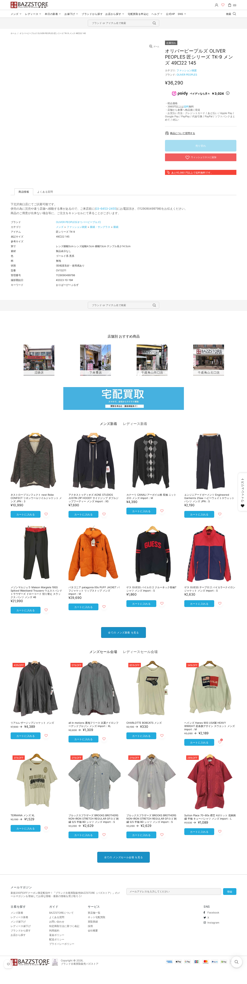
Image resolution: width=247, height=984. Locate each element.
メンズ (59, 226)
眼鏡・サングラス (100, 226)
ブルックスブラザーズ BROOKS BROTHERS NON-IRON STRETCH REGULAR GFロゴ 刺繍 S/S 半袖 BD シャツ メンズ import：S (94, 818)
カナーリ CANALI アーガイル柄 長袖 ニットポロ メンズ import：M (151, 496)
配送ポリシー (56, 939)
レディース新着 (135, 424)
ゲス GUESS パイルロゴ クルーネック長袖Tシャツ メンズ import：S (151, 589)
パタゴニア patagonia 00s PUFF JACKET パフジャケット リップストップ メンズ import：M (94, 590)
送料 (186, 106)
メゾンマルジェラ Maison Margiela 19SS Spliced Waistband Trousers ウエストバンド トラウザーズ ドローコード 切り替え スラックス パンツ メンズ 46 (36, 592)
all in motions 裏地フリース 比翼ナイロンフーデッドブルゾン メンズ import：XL (93, 724)
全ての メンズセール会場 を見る (123, 857)
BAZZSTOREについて (61, 912)
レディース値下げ (21, 926)
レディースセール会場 (140, 652)
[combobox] (123, 23)
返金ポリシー (56, 934)
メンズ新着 (108, 424)
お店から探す (18, 934)
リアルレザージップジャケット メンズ (32, 722)
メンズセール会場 (103, 652)
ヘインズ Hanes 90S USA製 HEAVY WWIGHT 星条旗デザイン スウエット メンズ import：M (209, 726)
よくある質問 (56, 917)
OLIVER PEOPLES (187, 74)
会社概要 (93, 930)
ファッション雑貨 (187, 70)
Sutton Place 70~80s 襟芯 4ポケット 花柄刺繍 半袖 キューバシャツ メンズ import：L (210, 817)
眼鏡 (115, 226)
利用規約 (54, 930)
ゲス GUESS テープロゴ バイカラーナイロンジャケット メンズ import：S (209, 589)
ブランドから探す (21, 930)
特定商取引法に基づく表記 (64, 926)
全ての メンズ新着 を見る (123, 632)
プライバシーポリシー (61, 943)
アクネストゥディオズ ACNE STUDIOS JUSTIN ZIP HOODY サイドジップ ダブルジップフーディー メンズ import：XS (93, 498)
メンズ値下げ (18, 921)
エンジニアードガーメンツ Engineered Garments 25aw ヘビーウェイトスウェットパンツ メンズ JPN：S (209, 498)
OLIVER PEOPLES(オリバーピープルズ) (78, 222)
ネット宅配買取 (96, 917)
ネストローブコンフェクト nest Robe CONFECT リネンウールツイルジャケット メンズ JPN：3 (36, 498)
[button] (236, 962)
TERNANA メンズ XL (23, 815)
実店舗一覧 (94, 912)
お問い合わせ (56, 921)
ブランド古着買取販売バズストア (30, 5)
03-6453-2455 (106, 208)
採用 (90, 926)
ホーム (13, 33)
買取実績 (93, 921)
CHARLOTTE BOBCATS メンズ (144, 722)
